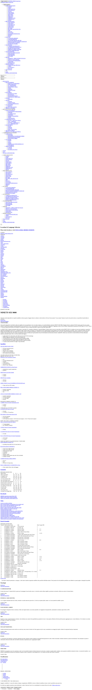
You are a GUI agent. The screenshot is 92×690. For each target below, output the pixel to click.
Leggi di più (3, 320)
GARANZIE (10, 61)
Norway (2, 277)
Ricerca (2, 76)
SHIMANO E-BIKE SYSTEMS (14, 49)
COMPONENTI (9, 133)
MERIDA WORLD (9, 64)
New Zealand (3, 275)
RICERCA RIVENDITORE (11, 72)
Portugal (2, 280)
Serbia (2, 282)
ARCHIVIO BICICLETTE (11, 107)
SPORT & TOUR (11, 90)
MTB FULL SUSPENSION (13, 83)
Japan (2, 261)
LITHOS (10, 6)
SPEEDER (10, 99)
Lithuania (2, 264)
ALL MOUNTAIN (12, 113)
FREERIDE (10, 114)
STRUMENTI (11, 145)
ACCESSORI (8, 139)
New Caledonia (4, 273)
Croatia (2, 245)
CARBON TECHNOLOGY (14, 46)
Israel (2, 259)
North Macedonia (4, 276)
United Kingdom (4, 296)
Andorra (2, 235)
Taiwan (2, 292)
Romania (2, 281)
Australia (2, 238)
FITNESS (8, 98)
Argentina (2, 236)
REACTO (10, 31)
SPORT (9, 117)
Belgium (2, 240)
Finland (2, 251)
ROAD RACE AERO (12, 93)
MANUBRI (10, 135)
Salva (18, 688)
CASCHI (10, 147)
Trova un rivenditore (5, 321)
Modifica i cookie (10, 687)
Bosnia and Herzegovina (5, 241)
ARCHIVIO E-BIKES (10, 130)
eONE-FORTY (11, 13)
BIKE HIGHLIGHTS (10, 21)
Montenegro (3, 269)
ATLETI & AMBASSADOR (14, 52)
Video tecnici (5, 304)
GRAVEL (8, 100)
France (2, 252)
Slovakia (2, 285)
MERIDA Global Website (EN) (7, 233)
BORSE (9, 140)
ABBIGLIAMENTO (10, 146)
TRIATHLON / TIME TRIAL (14, 97)
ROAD (9, 126)
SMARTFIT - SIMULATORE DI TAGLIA (17, 58)
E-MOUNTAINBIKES (10, 110)
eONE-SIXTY (11, 12)
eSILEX (9, 20)
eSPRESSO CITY (11, 18)
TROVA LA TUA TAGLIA (13, 59)
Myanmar (2, 270)
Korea (2, 262)
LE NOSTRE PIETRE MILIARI (14, 40)
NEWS (4, 150)
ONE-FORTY (11, 25)
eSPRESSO (10, 16)
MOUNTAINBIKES (10, 82)
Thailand (2, 294)
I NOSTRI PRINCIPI (12, 39)
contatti (4, 673)
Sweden (2, 289)
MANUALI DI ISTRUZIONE (14, 60)
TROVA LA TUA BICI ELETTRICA (13, 131)
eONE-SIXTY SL (11, 9)
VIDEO (9, 66)
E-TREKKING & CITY (10, 119)
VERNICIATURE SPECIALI (14, 65)
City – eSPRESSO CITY (13, 123)
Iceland (2, 255)
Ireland (2, 258)
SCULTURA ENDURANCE (14, 33)
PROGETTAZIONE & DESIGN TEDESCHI (17, 41)
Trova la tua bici (9, 69)
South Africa (3, 287)
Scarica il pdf (3, 578)
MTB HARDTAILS (12, 84)
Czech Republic (4, 247)
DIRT (9, 30)
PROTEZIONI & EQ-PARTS (14, 137)
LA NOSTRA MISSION (13, 38)
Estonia (2, 250)
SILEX (9, 36)
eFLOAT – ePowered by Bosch (14, 120)
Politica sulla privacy (56, 685)
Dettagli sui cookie (17, 687)
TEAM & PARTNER (10, 51)
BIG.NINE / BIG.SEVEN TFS (14, 29)
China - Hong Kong (4, 243)
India (2, 257)
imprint (4, 674)
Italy (1, 260)
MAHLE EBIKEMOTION (13, 50)
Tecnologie (5, 306)
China (2, 242)
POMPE (9, 142)
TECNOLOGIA (9, 44)
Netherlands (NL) (4, 271)
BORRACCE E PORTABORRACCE (16, 144)
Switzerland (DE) (4, 290)
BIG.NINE (10, 28)
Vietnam (2, 297)
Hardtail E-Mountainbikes (13, 116)
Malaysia (2, 267)
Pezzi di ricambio (6, 305)
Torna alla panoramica (5, 586)
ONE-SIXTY (10, 23)
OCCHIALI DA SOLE (12, 149)
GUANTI (10, 148)
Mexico (2, 268)
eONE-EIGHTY (11, 10)
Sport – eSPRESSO (12, 121)
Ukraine (2, 295)
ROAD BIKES (9, 92)
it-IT (4, 220)
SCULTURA (10, 32)
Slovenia (2, 286)
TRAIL (9, 88)
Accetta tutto (3, 687)
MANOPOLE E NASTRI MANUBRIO (16, 136)
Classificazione (6, 307)
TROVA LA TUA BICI (10, 108)
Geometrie (5, 301)
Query (2, 75)
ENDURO (10, 89)
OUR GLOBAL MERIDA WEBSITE (24, 230)
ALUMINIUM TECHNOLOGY (14, 47)
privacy (4, 675)
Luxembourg (3, 266)
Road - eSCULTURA (12, 129)
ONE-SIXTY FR (11, 24)
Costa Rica (3, 244)
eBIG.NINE (10, 14)
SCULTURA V (11, 67)
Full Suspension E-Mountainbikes (14, 111)
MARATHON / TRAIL (13, 86)
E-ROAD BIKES (9, 125)
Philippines (3, 278)
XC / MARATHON (12, 85)
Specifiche (5, 300)
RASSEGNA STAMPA (13, 43)
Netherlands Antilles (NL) (6, 272)
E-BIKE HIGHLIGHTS (10, 5)
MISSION (10, 34)
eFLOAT (10, 11)
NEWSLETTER (11, 62)
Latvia (2, 263)
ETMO (9, 8)
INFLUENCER (11, 53)
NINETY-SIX (11, 27)
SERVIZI (7, 57)
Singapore (3, 283)
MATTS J (10, 105)
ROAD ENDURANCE (13, 95)
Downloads (5, 302)
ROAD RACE (11, 94)
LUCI (9, 141)
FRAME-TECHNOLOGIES (14, 48)
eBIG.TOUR (10, 15)
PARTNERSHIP (11, 55)
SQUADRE (10, 56)
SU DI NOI (8, 37)
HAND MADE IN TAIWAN (14, 42)
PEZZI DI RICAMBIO (12, 138)
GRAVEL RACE (11, 102)
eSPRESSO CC (11, 19)
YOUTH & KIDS (9, 104)
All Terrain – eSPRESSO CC (14, 122)
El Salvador (3, 249)
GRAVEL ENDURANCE (13, 103)
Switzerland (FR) (4, 291)
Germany (2, 253)
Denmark (2, 248)
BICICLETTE (6, 81)
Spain (2, 288)
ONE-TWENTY (11, 22)
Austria (2, 239)
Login (7, 71)
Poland (2, 279)
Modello (4, 299)
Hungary (2, 254)
